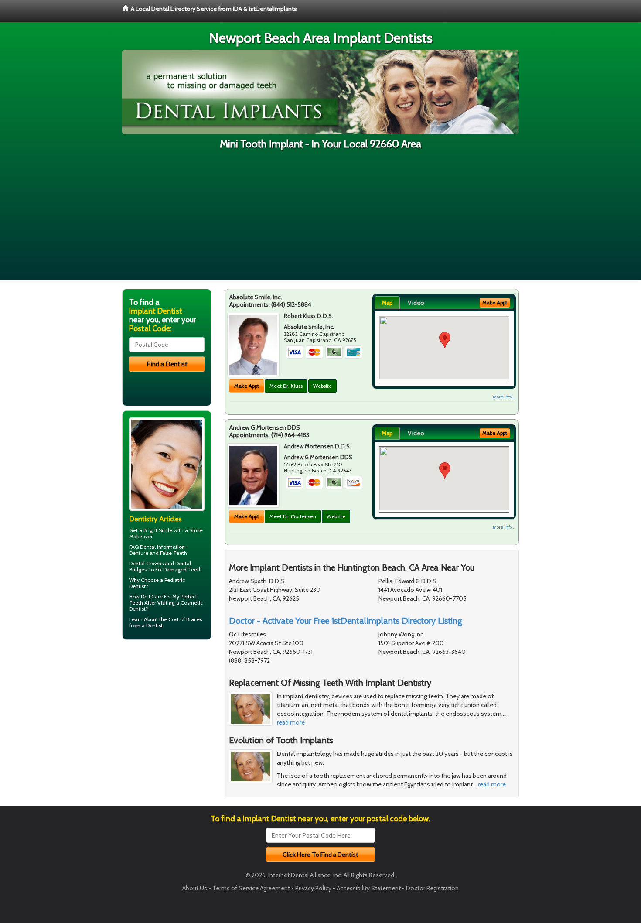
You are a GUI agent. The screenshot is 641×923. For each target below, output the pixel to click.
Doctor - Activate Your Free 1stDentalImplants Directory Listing (345, 620)
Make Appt (246, 386)
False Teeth (173, 553)
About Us (194, 888)
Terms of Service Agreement (251, 888)
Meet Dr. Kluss (286, 386)
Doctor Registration (432, 888)
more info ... (503, 397)
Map (387, 303)
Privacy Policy (313, 888)
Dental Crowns (146, 563)
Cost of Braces (185, 619)
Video (416, 303)
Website (322, 386)
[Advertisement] (320, 219)
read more (291, 722)
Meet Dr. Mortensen (292, 516)
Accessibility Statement (369, 888)
